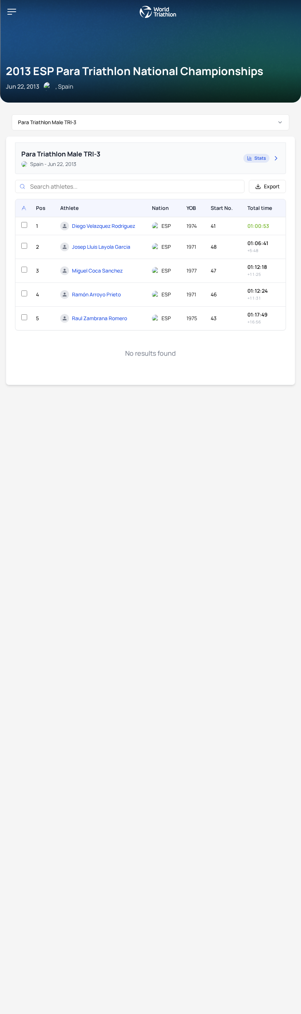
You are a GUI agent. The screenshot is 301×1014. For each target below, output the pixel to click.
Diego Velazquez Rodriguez (103, 225)
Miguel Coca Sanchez (97, 270)
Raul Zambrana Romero (99, 318)
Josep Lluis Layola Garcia (101, 246)
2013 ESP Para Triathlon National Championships (134, 70)
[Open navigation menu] (11, 11)
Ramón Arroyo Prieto (96, 294)
